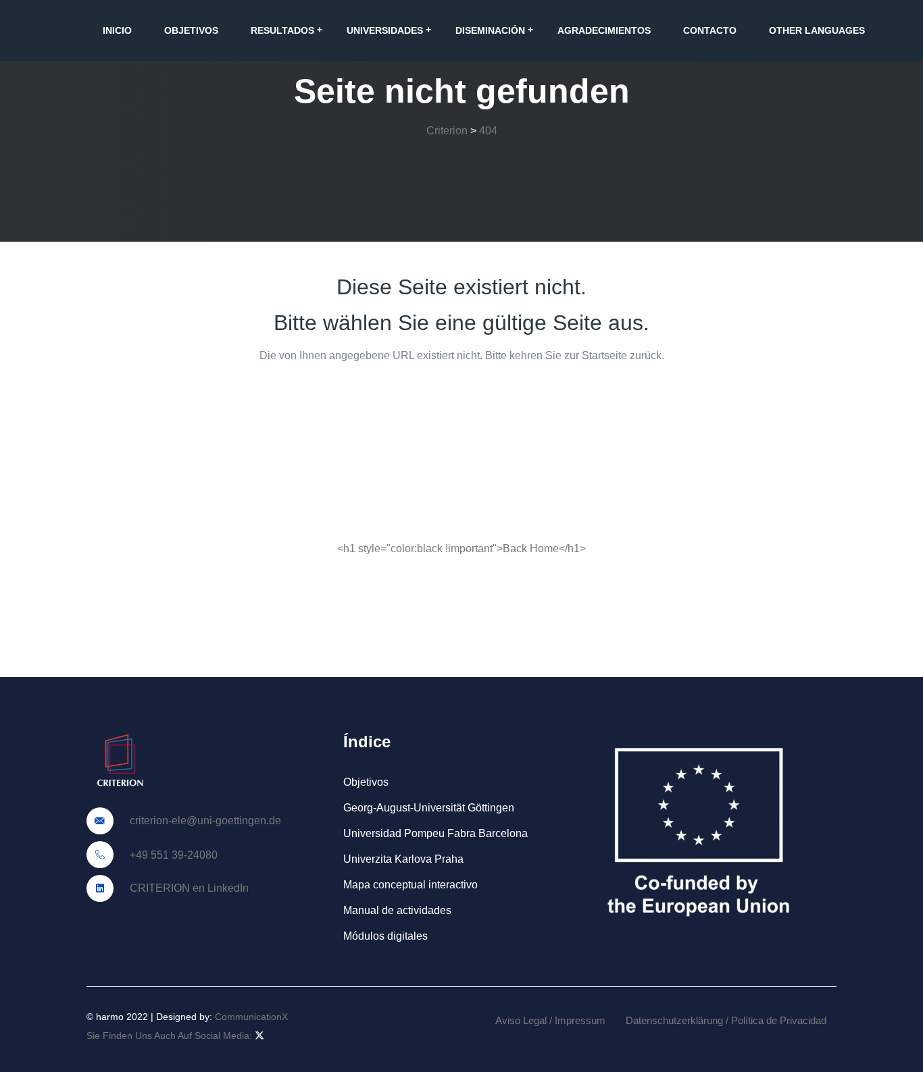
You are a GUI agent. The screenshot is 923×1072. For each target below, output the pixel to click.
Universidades (385, 30)
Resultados (282, 30)
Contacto (710, 30)
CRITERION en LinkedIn (188, 888)
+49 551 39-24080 (172, 855)
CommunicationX (251, 1016)
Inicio (117, 30)
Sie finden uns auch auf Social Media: (170, 1035)
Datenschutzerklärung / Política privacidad (726, 1020)
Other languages (817, 30)
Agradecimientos (604, 30)
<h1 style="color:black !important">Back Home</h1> (461, 548)
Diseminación (490, 30)
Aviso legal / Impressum (550, 1020)
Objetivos (191, 30)
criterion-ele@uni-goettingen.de (204, 820)
